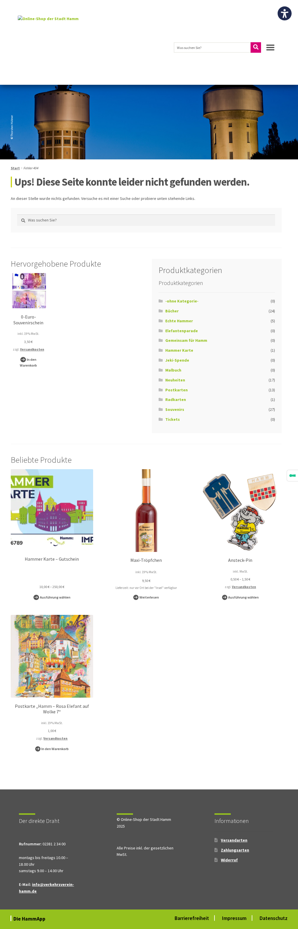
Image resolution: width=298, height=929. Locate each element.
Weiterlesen (149, 597)
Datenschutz (274, 918)
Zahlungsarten (235, 850)
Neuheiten (175, 380)
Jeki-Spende (177, 360)
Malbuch (173, 370)
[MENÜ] (270, 50)
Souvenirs (174, 409)
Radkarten (175, 399)
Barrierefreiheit (192, 918)
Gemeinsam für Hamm (186, 340)
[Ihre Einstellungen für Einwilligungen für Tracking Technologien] (292, 475)
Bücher (172, 311)
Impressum (234, 918)
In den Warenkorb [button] (28, 362)
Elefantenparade (181, 330)
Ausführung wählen (55, 597)
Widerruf (229, 860)
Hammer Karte (179, 350)
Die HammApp (30, 919)
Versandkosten (32, 349)
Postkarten (176, 390)
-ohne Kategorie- (181, 301)
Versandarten (234, 840)
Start (15, 168)
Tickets (172, 419)
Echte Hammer (179, 320)
